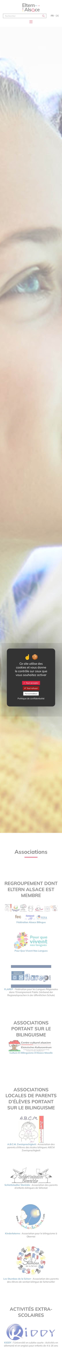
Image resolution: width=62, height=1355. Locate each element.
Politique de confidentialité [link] (31, 698)
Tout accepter (31, 683)
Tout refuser (32, 688)
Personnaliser (31, 693)
